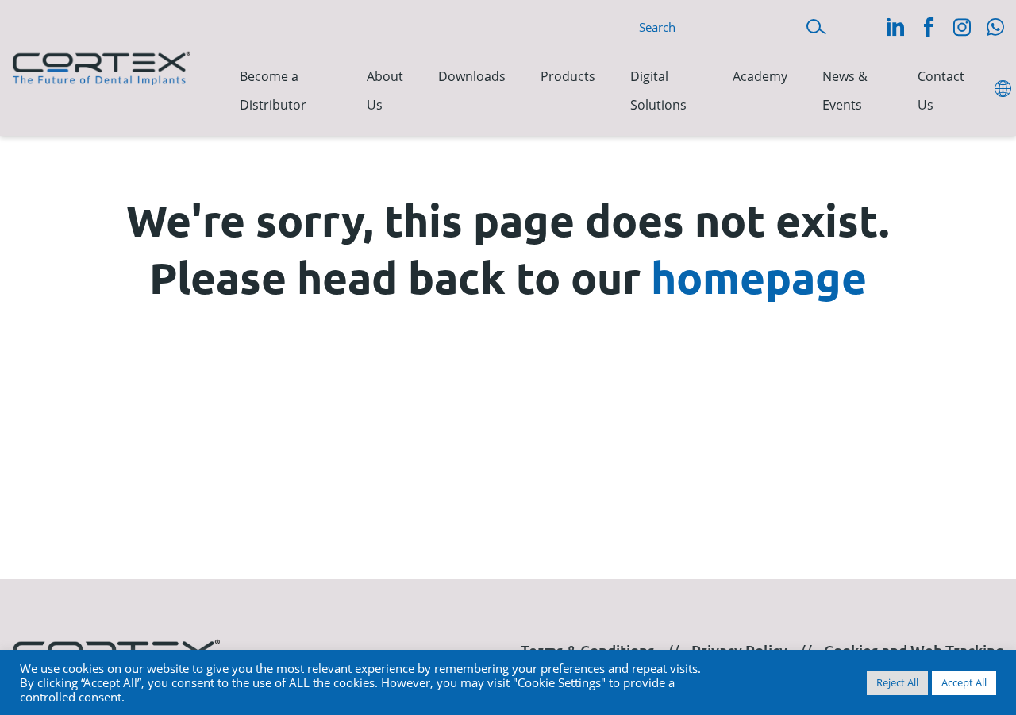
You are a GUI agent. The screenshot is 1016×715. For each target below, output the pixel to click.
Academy (760, 76)
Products (568, 76)
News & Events (845, 91)
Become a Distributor (273, 91)
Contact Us (941, 91)
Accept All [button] (964, 682)
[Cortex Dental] (101, 65)
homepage (759, 276)
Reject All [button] (897, 682)
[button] (816, 25)
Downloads (472, 76)
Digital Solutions (658, 91)
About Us (385, 91)
